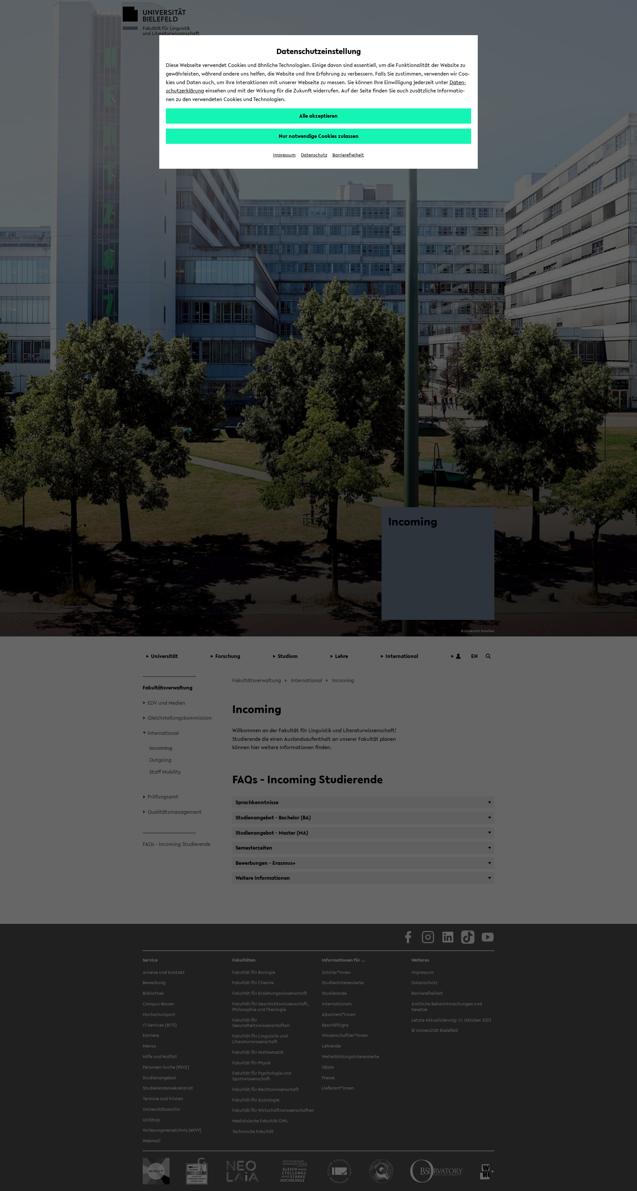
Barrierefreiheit (348, 155)
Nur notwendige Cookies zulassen (319, 136)
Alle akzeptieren (318, 115)
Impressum (284, 155)
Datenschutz (314, 155)
